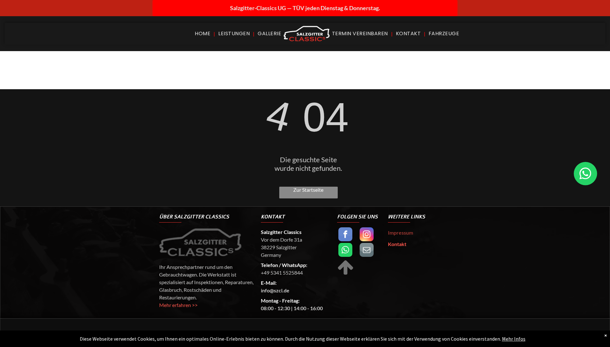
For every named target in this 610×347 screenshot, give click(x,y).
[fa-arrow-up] (345, 274)
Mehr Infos (513, 339)
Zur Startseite (308, 190)
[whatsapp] (345, 250)
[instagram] (367, 235)
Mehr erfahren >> (178, 305)
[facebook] (345, 235)
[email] (367, 250)
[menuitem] (203, 33)
